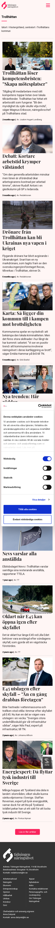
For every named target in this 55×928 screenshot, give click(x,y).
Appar (32, 879)
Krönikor (7, 902)
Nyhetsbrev (34, 882)
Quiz (5, 905)
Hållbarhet (7, 895)
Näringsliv (7, 882)
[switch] (47, 468)
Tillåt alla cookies (27, 509)
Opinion (6, 892)
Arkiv (31, 885)
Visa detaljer (39, 499)
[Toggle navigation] (48, 5)
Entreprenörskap (10, 889)
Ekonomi (7, 885)
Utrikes (6, 898)
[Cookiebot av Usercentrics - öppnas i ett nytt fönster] (38, 406)
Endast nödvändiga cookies (27, 519)
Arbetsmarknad (10, 879)
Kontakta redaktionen (38, 889)
